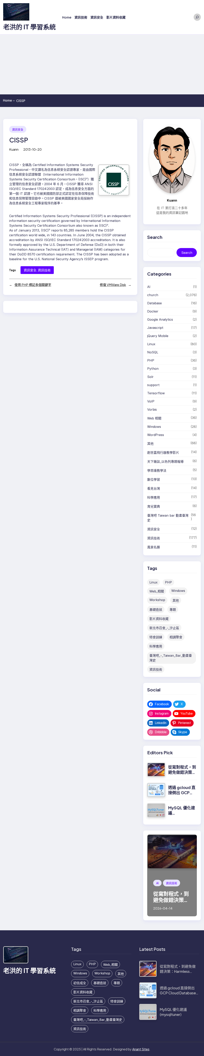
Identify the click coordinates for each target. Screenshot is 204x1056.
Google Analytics (160, 319)
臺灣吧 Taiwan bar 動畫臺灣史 (167, 517)
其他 (150, 444)
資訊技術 (44, 270)
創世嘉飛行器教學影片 (163, 453)
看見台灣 (153, 488)
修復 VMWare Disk (113, 285)
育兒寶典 (153, 506)
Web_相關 (156, 591)
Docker (152, 311)
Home (9, 100)
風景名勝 (153, 547)
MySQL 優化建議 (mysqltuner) (173, 1012)
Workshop (157, 600)
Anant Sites (140, 1049)
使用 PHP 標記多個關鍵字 (33, 285)
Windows (154, 427)
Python (153, 369)
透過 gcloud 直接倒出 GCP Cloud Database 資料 (178, 993)
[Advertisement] (102, 64)
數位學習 (153, 480)
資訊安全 (17, 129)
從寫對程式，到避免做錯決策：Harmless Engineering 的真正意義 (179, 971)
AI (148, 287)
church (152, 295)
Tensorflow (156, 393)
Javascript (155, 328)
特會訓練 (155, 637)
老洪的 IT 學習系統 (29, 27)
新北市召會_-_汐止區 (164, 628)
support (153, 385)
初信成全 (79, 983)
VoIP (150, 401)
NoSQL (152, 352)
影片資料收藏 (159, 619)
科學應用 (153, 497)
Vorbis (152, 409)
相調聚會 (176, 637)
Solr (150, 377)
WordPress (155, 435)
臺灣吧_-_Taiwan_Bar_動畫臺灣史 (170, 658)
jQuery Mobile (157, 336)
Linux (151, 344)
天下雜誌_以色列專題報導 (165, 462)
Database (154, 303)
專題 (173, 610)
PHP (150, 360)
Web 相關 (154, 418)
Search (186, 253)
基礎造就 (155, 610)
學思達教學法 (156, 471)
